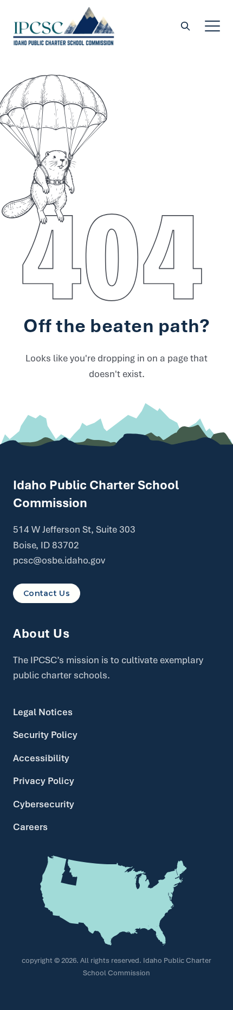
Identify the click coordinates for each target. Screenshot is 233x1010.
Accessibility (41, 758)
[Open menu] (212, 26)
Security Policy (45, 735)
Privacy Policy (43, 781)
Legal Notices (43, 712)
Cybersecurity (43, 804)
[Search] (185, 26)
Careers (30, 827)
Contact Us (46, 593)
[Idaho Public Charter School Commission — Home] (64, 26)
